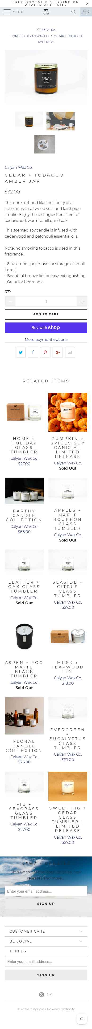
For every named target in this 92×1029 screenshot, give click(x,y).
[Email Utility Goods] (50, 995)
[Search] (75, 12)
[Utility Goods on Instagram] (41, 995)
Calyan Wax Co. (19, 167)
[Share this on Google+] (58, 352)
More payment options (46, 339)
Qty (8, 291)
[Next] (83, 77)
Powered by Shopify (61, 1009)
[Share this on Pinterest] (45, 352)
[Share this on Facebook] (33, 352)
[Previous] (9, 77)
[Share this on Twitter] (21, 352)
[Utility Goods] (46, 11)
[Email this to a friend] (70, 352)
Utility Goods (37, 1009)
